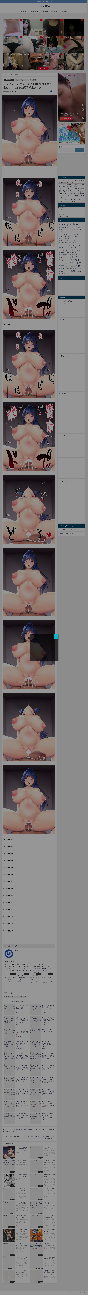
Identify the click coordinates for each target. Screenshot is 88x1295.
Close (56, 636)
